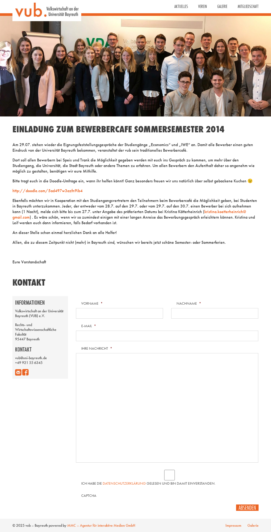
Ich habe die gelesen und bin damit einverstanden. (148, 483)
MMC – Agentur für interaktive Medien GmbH (101, 525)
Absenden (247, 507)
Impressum (233, 525)
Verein (202, 6)
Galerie (222, 6)
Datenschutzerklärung (124, 483)
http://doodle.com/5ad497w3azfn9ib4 (47, 190)
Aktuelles (181, 6)
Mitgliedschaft (248, 6)
